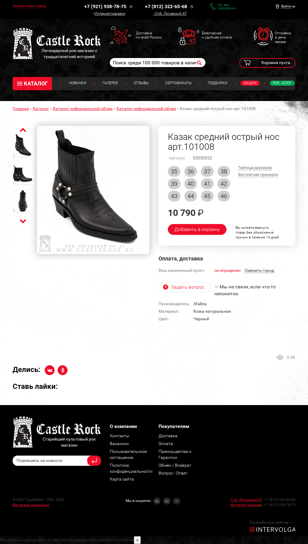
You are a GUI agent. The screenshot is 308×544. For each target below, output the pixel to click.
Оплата (166, 443)
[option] (93, 190)
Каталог (41, 108)
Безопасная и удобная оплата (217, 35)
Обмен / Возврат (175, 465)
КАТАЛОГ (36, 83)
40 (190, 183)
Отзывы (141, 83)
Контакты (119, 435)
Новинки (77, 83)
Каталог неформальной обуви (82, 108)
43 (174, 196)
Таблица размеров (255, 167)
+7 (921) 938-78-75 (105, 6)
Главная (21, 108)
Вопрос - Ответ (173, 473)
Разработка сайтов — (271, 522)
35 (174, 171)
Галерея (110, 83)
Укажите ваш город (29, 6)
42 (223, 183)
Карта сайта (122, 479)
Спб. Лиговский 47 (171, 13)
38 (223, 171)
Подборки (217, 83)
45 (207, 196)
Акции (250, 83)
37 (207, 171)
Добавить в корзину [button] (197, 229)
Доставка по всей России (149, 35)
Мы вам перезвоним (226, 6)
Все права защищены (31, 505)
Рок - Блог (282, 83)
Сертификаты (178, 83)
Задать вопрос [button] (188, 287)
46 (223, 196)
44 (190, 196)
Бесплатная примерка (258, 174)
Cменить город (259, 270)
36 (190, 171)
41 (207, 183)
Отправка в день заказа (283, 37)
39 (174, 183)
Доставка (168, 435)
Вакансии (119, 443)
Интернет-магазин (109, 13)
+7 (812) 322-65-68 (166, 6)
